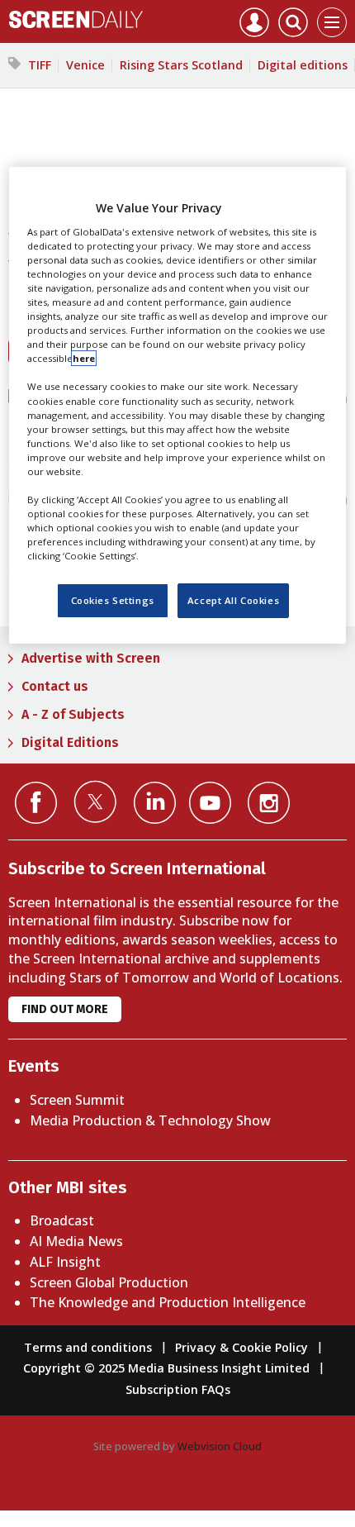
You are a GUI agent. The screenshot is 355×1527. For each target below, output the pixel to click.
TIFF (39, 65)
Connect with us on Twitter (95, 801)
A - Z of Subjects (73, 714)
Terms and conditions (88, 1347)
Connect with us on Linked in (155, 803)
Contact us (54, 686)
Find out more (64, 1009)
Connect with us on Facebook (36, 803)
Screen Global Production (109, 1282)
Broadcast (62, 1220)
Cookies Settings (112, 600)
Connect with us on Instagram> (269, 803)
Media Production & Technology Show (150, 1120)
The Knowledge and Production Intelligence (167, 1302)
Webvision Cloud (220, 1446)
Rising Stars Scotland (181, 65)
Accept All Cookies (233, 600)
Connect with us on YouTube (210, 803)
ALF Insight (65, 1262)
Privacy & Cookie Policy (241, 1347)
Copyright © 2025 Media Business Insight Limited (166, 1368)
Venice (85, 65)
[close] (348, 364)
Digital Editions (70, 742)
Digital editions (303, 65)
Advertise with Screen (90, 658)
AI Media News (76, 1241)
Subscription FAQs (177, 1389)
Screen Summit (77, 1100)
